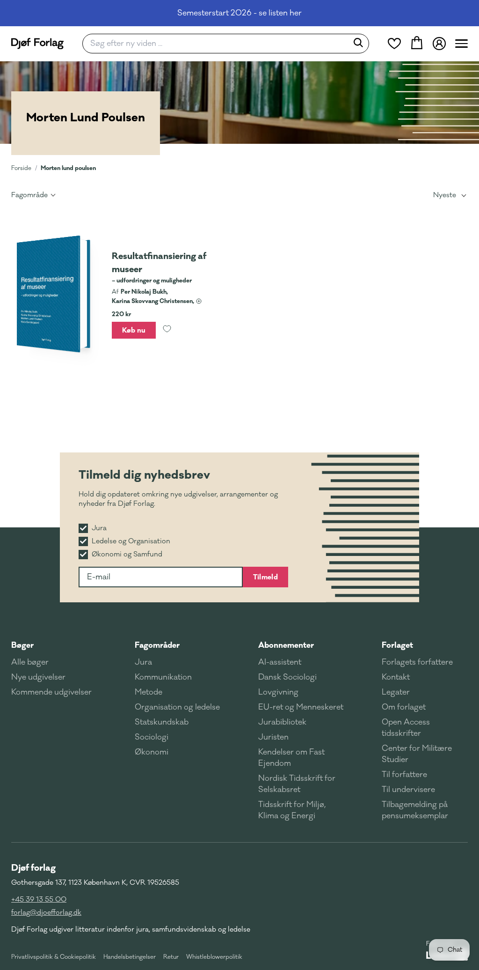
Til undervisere (408, 790)
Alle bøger (30, 662)
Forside (21, 168)
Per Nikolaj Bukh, (144, 292)
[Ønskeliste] (394, 43)
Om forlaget (404, 707)
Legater (396, 692)
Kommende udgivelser (51, 692)
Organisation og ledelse (177, 707)
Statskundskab (162, 722)
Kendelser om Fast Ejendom (291, 758)
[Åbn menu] (461, 43)
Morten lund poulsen (68, 168)
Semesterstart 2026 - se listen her (239, 13)
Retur (171, 957)
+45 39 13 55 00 (38, 899)
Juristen (273, 737)
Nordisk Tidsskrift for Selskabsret (296, 784)
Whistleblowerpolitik (214, 957)
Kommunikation (163, 677)
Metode (148, 692)
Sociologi (151, 737)
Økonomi (151, 752)
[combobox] (218, 43)
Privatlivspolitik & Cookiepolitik (53, 957)
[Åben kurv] (416, 43)
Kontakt (396, 677)
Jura (143, 662)
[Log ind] (439, 43)
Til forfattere (404, 775)
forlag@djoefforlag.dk (46, 912)
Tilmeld (265, 577)
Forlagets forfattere (417, 662)
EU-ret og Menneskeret (300, 707)
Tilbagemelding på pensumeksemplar (415, 810)
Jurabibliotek (282, 722)
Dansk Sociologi (287, 677)
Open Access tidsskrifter (406, 728)
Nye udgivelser (38, 677)
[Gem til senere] (167, 330)
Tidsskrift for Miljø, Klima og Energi (292, 810)
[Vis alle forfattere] (199, 301)
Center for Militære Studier (417, 754)
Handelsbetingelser (129, 957)
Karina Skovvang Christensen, (153, 301)
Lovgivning (278, 692)
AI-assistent (279, 662)
